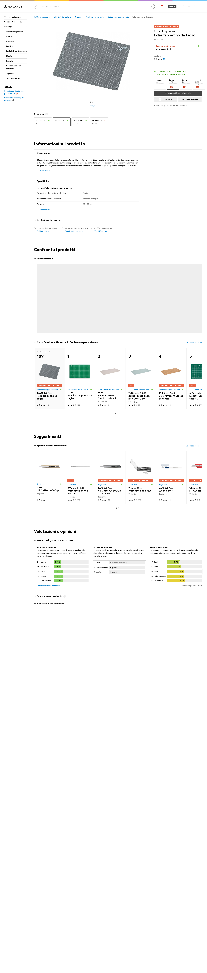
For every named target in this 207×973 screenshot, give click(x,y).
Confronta (167, 99)
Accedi (172, 6)
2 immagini (91, 105)
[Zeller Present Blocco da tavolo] (171, 367)
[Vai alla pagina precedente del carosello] (38, 290)
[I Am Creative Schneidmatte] (49, 290)
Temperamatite (13, 78)
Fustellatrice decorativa (16, 51)
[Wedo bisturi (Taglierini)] (171, 466)
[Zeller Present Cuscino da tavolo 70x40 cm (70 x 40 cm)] (110, 367)
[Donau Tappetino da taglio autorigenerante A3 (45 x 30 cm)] (141, 290)
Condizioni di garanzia (74, 231)
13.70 (158, 31)
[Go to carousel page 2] (116, 321)
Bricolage (8, 27)
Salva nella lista (191, 99)
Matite (9, 56)
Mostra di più (45, 170)
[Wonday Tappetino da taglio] (80, 290)
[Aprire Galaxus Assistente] (183, 6)
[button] (199, 46)
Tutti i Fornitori (101, 231)
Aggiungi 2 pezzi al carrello (179, 93)
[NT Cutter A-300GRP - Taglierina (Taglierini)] (110, 466)
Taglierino (10, 73)
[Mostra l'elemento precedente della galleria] (33, 61)
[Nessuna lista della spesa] (194, 6)
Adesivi (9, 36)
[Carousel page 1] (90, 102)
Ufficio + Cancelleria (13, 22)
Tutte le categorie (12, 17)
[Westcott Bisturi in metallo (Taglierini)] (80, 466)
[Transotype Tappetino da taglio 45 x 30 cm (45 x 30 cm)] (110, 290)
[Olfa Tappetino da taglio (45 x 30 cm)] (171, 290)
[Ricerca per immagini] (152, 6)
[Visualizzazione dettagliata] (63, 560)
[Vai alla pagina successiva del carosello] (197, 290)
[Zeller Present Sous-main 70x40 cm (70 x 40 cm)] (141, 367)
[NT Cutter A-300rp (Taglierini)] (49, 466)
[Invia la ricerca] (36, 6)
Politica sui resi (43, 231)
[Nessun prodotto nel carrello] (200, 6)
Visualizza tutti (192, 259)
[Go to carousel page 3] (118, 321)
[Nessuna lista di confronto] (189, 6)
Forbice (9, 46)
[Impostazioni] (161, 6)
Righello (9, 61)
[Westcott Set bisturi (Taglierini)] (141, 466)
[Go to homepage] (13, 6)
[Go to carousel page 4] (120, 321)
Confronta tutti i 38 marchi (48, 574)
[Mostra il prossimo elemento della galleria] (149, 61)
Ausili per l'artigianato (13, 31)
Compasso (10, 41)
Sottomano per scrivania (13, 67)
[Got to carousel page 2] (92, 102)
